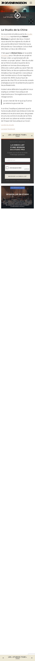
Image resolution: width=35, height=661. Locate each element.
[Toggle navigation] (30, 3)
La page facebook (8, 129)
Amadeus (5, 55)
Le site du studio (7, 125)
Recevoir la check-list (17, 176)
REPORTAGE (14, 15)
